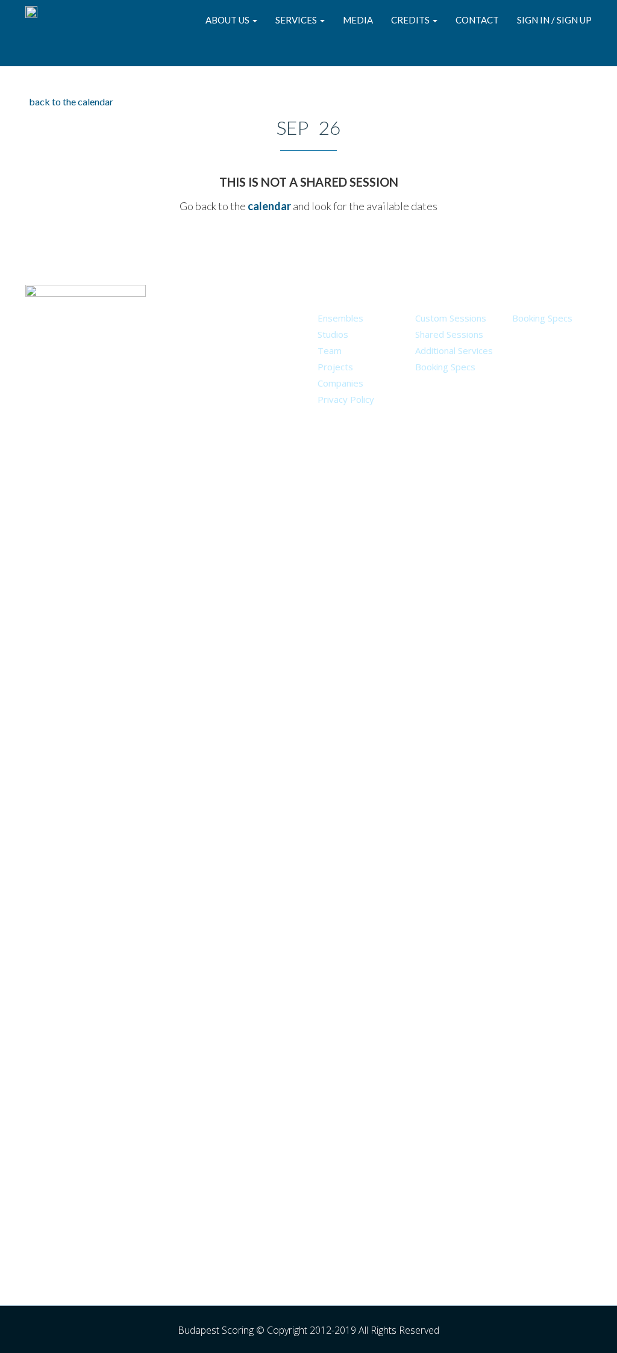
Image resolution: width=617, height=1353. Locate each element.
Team (330, 350)
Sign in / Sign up (554, 19)
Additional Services (454, 350)
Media (358, 19)
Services (297, 19)
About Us (228, 19)
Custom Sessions (450, 318)
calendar (269, 206)
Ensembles (340, 318)
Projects (335, 367)
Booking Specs (445, 367)
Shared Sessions (449, 334)
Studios (333, 334)
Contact (477, 19)
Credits (411, 19)
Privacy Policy (346, 399)
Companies (340, 383)
